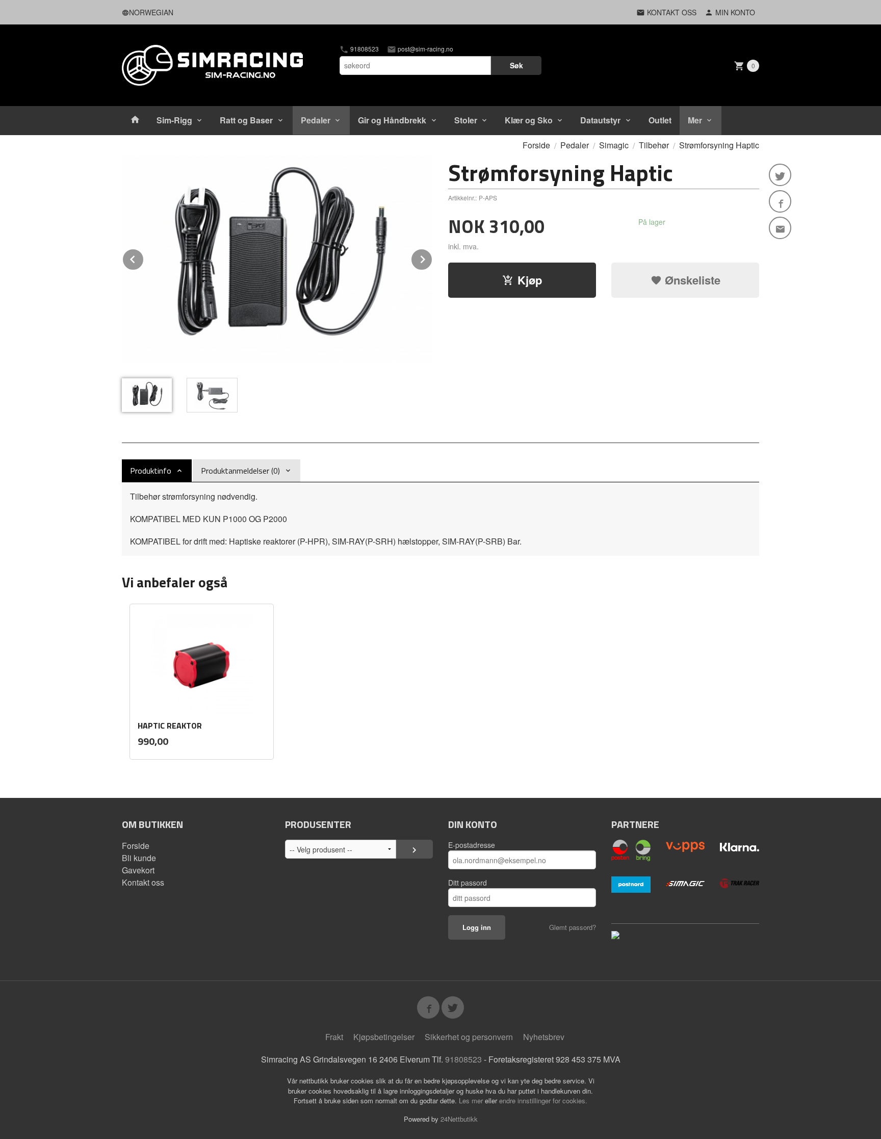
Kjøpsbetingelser (383, 1037)
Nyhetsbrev (543, 1037)
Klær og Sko (529, 120)
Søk (516, 65)
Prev (143, 258)
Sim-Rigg (174, 120)
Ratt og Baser (246, 120)
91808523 (364, 49)
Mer (695, 120)
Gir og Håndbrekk (392, 120)
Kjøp (529, 280)
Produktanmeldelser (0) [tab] (240, 470)
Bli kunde (139, 858)
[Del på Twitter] (780, 175)
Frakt (334, 1037)
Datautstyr (600, 120)
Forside (536, 145)
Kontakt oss (143, 882)
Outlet (660, 120)
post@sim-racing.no (424, 49)
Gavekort (138, 870)
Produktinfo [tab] (150, 470)
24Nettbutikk (459, 1119)
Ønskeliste (691, 280)
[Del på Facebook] (780, 201)
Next (432, 258)
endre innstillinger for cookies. (543, 1100)
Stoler (465, 120)
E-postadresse (471, 845)
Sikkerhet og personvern (469, 1037)
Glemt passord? (572, 927)
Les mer (472, 1100)
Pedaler (315, 120)
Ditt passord (467, 882)
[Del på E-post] (780, 228)
